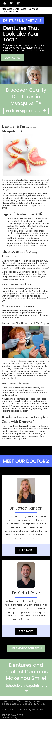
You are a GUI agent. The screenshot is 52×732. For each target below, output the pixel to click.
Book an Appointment (24, 111)
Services (33, 8)
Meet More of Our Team (26, 648)
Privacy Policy (9, 717)
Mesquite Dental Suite (14, 8)
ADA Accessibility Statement (28, 709)
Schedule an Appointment (26, 685)
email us (15, 703)
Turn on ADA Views (12, 714)
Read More (26, 550)
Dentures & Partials (12, 11)
